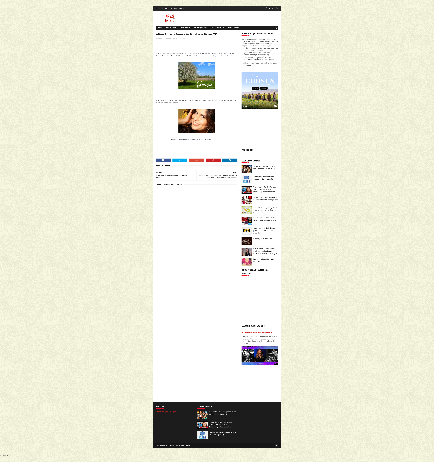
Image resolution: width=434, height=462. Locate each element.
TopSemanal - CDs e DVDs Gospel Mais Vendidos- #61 (264, 219)
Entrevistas (185, 28)
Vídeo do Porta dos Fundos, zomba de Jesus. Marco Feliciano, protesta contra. (264, 189)
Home (160, 28)
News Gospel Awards (177, 8)
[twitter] (269, 8)
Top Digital (171, 28)
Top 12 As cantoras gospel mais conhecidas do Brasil (264, 167)
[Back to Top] (276, 445)
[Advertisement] (197, 46)
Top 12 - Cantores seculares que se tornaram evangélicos (265, 198)
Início (158, 8)
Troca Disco (233, 28)
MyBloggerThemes (184, 445)
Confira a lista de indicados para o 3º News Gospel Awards (264, 230)
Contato (165, 8)
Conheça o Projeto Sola (263, 238)
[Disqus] (196, 217)
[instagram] (276, 8)
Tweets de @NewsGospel (166, 412)
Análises (220, 28)
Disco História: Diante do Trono (257, 332)
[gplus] (273, 8)
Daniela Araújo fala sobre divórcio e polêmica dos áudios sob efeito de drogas (265, 251)
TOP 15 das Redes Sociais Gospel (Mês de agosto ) (263, 178)
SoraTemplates (169, 445)
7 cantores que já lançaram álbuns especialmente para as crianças (265, 209)
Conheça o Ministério (203, 28)
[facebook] (266, 8)
